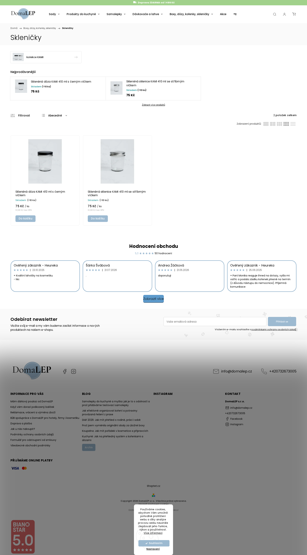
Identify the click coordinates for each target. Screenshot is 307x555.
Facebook (64, 371)
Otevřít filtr (20, 115)
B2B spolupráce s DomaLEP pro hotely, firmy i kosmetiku (44, 418)
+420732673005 (283, 371)
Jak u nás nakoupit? (22, 429)
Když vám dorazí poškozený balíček (32, 407)
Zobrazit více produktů (153, 105)
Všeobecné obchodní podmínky (30, 445)
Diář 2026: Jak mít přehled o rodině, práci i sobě (111, 420)
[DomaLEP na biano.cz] (22, 553)
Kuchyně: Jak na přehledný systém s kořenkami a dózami (112, 438)
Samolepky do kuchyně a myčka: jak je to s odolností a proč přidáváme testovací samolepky (116, 403)
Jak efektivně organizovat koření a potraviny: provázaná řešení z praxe (110, 412)
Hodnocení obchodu (153, 246)
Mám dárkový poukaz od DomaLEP (31, 401)
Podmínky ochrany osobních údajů (32, 434)
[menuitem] (54, 14)
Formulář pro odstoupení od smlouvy (33, 440)
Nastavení (153, 549)
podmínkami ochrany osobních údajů (273, 329)
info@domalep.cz (236, 371)
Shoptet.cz (153, 486)
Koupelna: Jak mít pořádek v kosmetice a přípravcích (115, 431)
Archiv (89, 447)
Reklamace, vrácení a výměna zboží (32, 412)
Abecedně (55, 115)
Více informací (153, 533)
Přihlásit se (282, 321)
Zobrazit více (153, 298)
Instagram (73, 371)
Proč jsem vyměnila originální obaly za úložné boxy (113, 425)
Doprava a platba (21, 423)
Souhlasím (155, 543)
